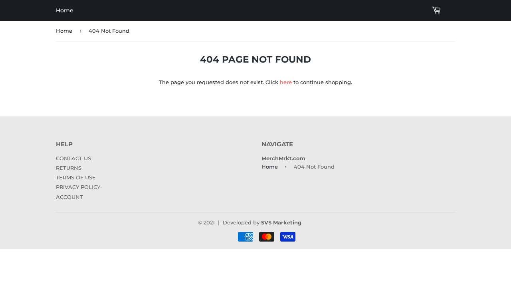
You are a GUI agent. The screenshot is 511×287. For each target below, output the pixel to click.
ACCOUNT (69, 197)
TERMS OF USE (76, 177)
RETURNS (68, 168)
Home (64, 10)
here (286, 82)
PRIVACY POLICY (78, 187)
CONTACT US (73, 158)
